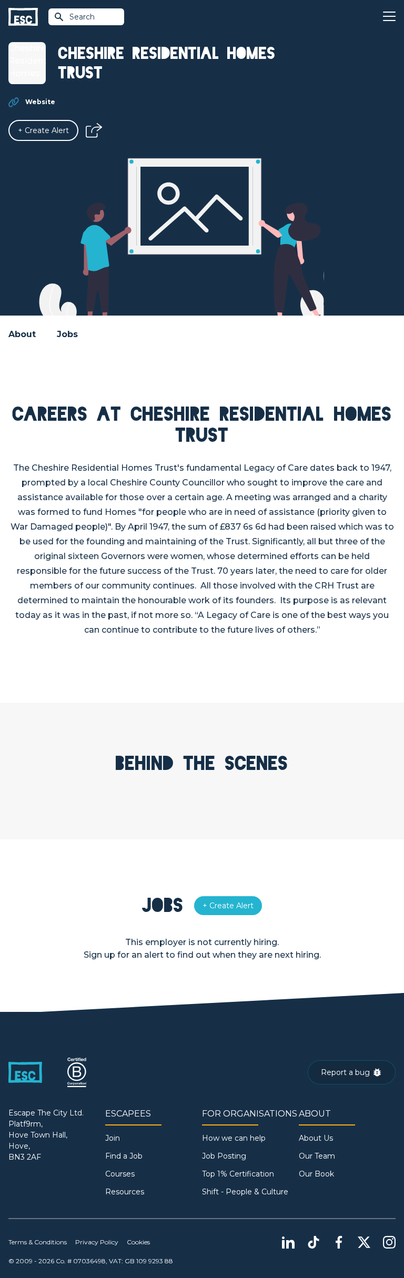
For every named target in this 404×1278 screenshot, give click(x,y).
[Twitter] (364, 1242)
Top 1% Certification (238, 1174)
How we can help (234, 1138)
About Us (316, 1138)
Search (82, 17)
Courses (120, 1174)
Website (40, 102)
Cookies (138, 1242)
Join (112, 1138)
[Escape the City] (23, 17)
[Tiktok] (313, 1242)
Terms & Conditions (37, 1242)
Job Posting (224, 1156)
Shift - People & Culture (245, 1191)
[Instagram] (389, 1242)
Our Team (317, 1156)
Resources (124, 1191)
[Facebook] (338, 1242)
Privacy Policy (96, 1242)
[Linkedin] (288, 1242)
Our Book (316, 1174)
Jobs (67, 334)
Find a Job (124, 1156)
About (22, 334)
